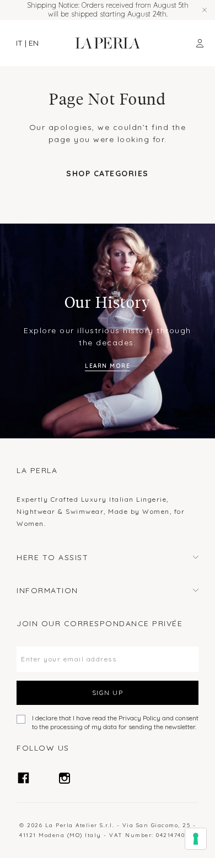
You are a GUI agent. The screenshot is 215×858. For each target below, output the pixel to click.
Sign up (107, 692)
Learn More (107, 366)
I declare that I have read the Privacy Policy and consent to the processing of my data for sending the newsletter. (115, 722)
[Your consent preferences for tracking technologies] (195, 838)
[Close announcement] (204, 10)
